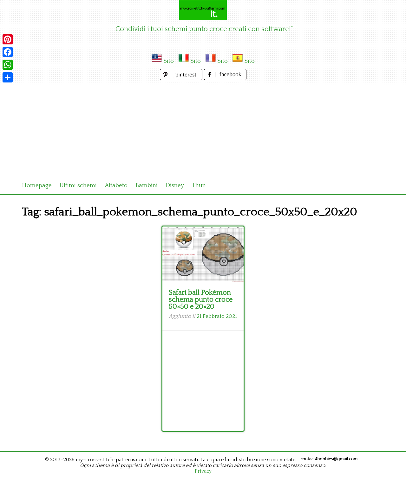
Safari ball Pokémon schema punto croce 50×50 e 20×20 (201, 300)
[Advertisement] (203, 129)
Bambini (146, 185)
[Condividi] (7, 77)
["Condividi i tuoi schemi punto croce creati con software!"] (203, 10)
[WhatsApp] (7, 64)
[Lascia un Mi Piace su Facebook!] (225, 78)
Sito (168, 61)
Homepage (37, 185)
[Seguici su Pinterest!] (182, 78)
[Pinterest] (7, 39)
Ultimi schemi (78, 185)
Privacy (203, 471)
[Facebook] (7, 52)
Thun (199, 185)
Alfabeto (116, 185)
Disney (175, 185)
